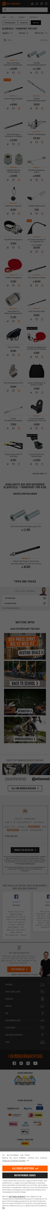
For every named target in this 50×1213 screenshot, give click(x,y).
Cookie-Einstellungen (14, 1160)
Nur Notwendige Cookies (25, 1175)
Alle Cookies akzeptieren (23, 1168)
